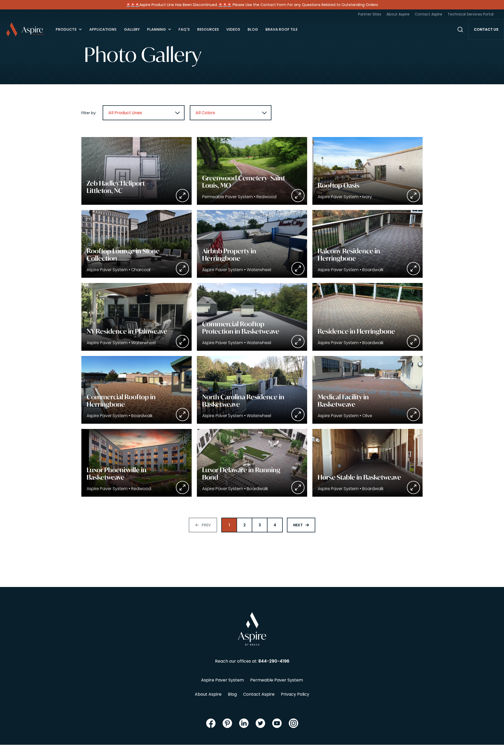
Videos (233, 29)
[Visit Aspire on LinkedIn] (244, 723)
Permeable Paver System (276, 680)
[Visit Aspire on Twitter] (260, 723)
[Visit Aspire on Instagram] (293, 723)
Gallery (132, 29)
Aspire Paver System (222, 680)
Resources (208, 29)
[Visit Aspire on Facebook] (211, 723)
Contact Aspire (428, 14)
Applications (103, 29)
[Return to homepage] (252, 629)
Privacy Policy (295, 694)
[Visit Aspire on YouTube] (277, 723)
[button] (136, 171)
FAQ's (184, 29)
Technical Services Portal (471, 14)
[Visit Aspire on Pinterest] (227, 723)
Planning (156, 29)
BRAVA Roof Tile (281, 29)
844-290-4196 (273, 661)
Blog (253, 29)
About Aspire (398, 14)
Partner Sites (369, 14)
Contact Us (486, 29)
